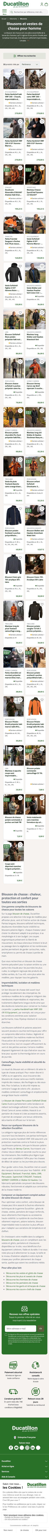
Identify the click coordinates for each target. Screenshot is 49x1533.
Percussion (7, 1176)
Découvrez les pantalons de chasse (22, 1283)
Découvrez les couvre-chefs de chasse (23, 1289)
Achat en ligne (8, 1466)
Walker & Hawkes (29, 1180)
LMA (39, 1173)
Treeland (37, 1176)
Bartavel (17, 1173)
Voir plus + (9, 1348)
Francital (26, 1173)
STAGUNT (27, 1176)
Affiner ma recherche (26, 55)
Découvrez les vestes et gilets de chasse (24, 1273)
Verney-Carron (23, 1148)
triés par (16, 64)
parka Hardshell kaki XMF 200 (28, 1009)
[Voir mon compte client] (42, 4)
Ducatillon (6, 1461)
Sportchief (17, 1176)
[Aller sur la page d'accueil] (15, 4)
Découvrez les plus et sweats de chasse (24, 1276)
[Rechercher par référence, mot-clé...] (12, 12)
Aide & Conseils (8, 1476)
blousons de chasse (10, 1240)
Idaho (33, 1173)
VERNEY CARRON (10, 1180)
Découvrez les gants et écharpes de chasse (25, 1286)
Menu (4, 14)
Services (5, 1471)
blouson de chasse (21, 913)
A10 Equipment (10, 1012)
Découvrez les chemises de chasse (21, 1279)
